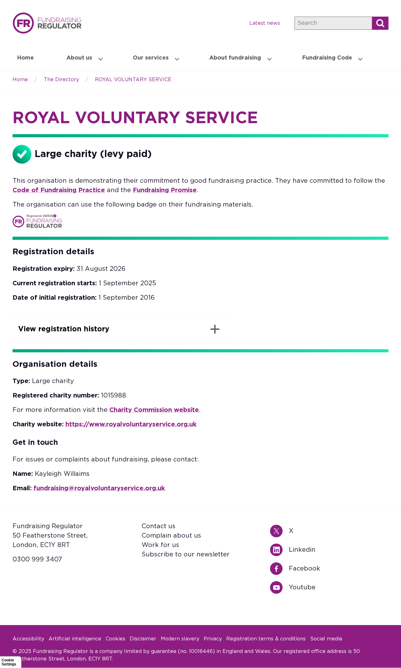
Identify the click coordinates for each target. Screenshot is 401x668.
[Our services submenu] (177, 58)
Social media (326, 638)
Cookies (115, 638)
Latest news (264, 23)
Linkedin (279, 550)
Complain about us (171, 536)
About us (79, 58)
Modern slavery (180, 638)
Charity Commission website (154, 410)
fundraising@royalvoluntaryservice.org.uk (99, 488)
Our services (151, 58)
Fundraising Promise (165, 190)
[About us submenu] (100, 58)
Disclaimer (143, 638)
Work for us (160, 545)
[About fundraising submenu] (269, 58)
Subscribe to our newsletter (186, 554)
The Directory (61, 79)
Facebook (279, 568)
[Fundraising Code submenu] (360, 58)
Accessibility (28, 638)
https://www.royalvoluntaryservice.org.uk (130, 424)
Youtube (279, 587)
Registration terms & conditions (266, 638)
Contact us (158, 526)
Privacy (213, 638)
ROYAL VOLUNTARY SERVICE (133, 79)
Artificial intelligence (75, 638)
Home (47, 23)
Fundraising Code (327, 58)
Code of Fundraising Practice (59, 190)
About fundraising (235, 58)
